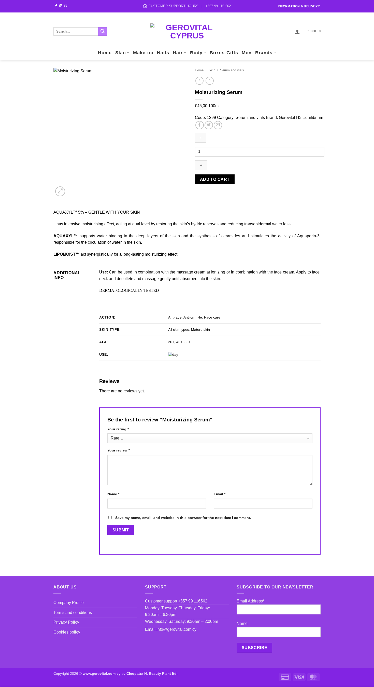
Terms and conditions (72, 612)
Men (247, 52)
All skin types (178, 329)
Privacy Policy (66, 622)
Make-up (143, 52)
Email (219, 494)
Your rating (118, 429)
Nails (163, 52)
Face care (212, 317)
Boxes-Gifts (224, 52)
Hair (178, 52)
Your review (118, 450)
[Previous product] (209, 81)
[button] (297, 31)
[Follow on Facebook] (55, 6)
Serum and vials (232, 70)
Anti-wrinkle (192, 317)
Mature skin (200, 329)
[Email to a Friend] (218, 125)
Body (196, 52)
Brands (263, 52)
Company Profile (68, 602)
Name (113, 494)
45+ (179, 342)
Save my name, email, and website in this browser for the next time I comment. (183, 518)
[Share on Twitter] (209, 125)
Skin (120, 52)
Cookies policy (66, 632)
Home (105, 52)
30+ (171, 342)
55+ (187, 342)
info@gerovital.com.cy (176, 629)
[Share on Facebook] (199, 125)
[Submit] (102, 31)
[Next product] (199, 81)
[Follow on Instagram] (60, 6)
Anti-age (175, 317)
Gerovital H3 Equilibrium (301, 117)
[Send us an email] (65, 6)
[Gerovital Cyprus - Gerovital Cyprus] (187, 31)
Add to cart (215, 179)
